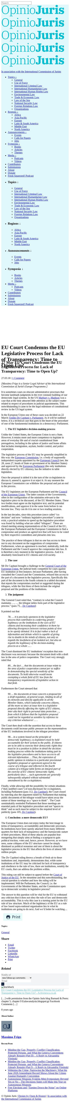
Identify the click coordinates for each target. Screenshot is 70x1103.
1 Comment (18, 378)
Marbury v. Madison (49, 397)
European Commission (26, 457)
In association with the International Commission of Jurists (31, 71)
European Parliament (33, 466)
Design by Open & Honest (32, 1096)
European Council (49, 460)
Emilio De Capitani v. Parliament (26, 417)
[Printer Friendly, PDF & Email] (12, 920)
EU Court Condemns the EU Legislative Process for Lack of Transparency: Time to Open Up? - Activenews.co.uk (32, 991)
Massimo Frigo (11, 1037)
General (5, 932)
